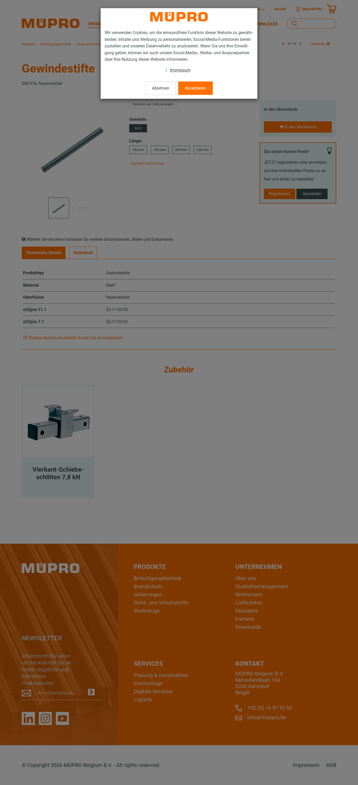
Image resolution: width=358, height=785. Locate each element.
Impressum (180, 70)
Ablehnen (160, 88)
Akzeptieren (195, 88)
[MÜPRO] (179, 16)
